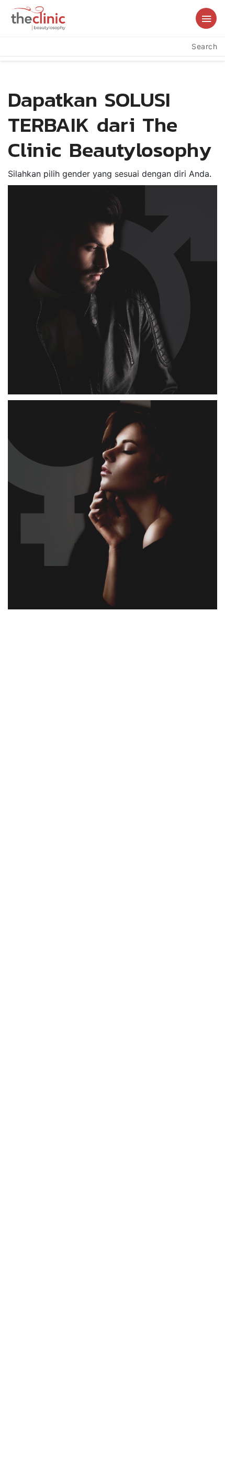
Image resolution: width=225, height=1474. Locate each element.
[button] (206, 18)
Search (204, 46)
